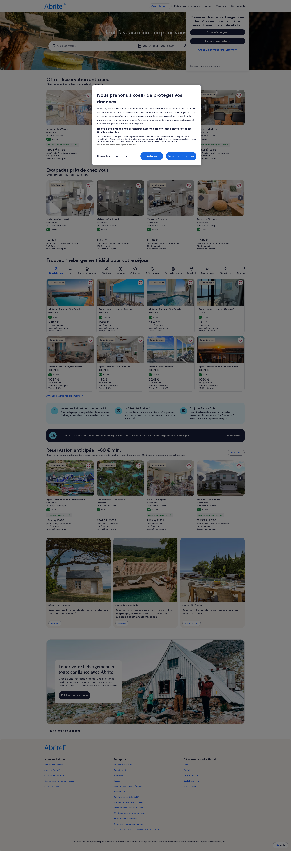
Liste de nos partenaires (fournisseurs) (116, 144)
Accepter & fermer (181, 156)
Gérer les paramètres (112, 156)
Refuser (152, 156)
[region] (146, 125)
